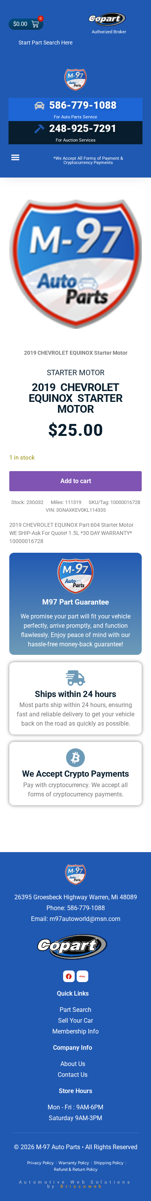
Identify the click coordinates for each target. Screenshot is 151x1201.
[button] (15, 157)
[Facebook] (69, 976)
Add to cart (75, 481)
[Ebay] (82, 976)
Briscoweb (82, 1186)
